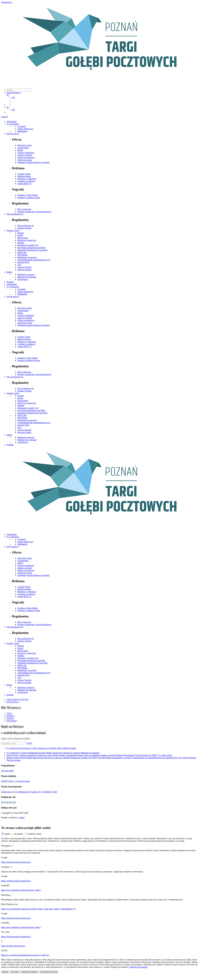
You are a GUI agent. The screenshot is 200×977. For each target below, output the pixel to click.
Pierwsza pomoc (24, 269)
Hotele (20, 150)
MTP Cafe (21, 252)
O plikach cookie (34, 834)
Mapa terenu (22, 238)
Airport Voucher (24, 267)
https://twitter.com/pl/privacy (13, 946)
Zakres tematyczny (25, 129)
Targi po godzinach (25, 152)
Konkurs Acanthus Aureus (28, 197)
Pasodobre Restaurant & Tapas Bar (32, 250)
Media (9, 272)
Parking (20, 243)
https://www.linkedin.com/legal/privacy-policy (21, 890)
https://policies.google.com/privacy (16, 862)
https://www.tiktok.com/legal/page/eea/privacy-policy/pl (25, 955)
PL (8, 95)
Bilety (154, 755)
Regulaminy (129, 755)
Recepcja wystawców (26, 240)
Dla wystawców (24, 209)
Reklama (119, 755)
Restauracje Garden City (28, 245)
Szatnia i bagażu (24, 228)
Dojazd (20, 233)
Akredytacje (22, 279)
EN (13, 97)
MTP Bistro (22, 255)
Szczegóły (18, 834)
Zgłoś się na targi (24, 160)
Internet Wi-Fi (23, 262)
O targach (21, 126)
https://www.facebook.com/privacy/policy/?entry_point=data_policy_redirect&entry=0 (38, 909)
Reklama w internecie (26, 179)
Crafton (21, 817)
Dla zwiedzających (25, 225)
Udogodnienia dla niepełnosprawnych (33, 260)
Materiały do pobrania (26, 277)
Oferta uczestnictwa (25, 157)
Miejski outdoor (24, 176)
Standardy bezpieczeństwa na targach (33, 162)
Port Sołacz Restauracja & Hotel (31, 247)
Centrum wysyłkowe (26, 181)
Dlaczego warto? (24, 145)
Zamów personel (24, 155)
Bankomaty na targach (27, 257)
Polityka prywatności (139, 967)
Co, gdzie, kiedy (165, 755)
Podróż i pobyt (13, 230)
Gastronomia (22, 148)
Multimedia (22, 131)
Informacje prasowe (25, 274)
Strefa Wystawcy (14, 92)
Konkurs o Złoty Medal (27, 195)
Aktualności (12, 121)
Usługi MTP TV (24, 183)
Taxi (19, 265)
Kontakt (10, 282)
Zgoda (7, 834)
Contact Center (23, 174)
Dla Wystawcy (13, 134)
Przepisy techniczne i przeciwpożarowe (34, 211)
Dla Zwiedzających (15, 214)
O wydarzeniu (13, 124)
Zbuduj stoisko (59, 755)
